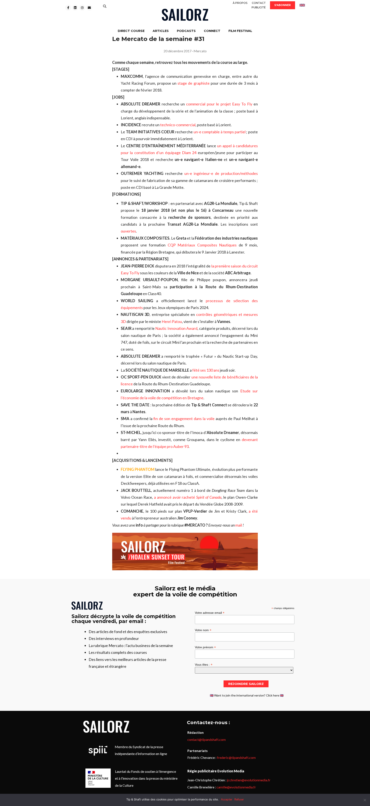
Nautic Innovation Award (176, 328)
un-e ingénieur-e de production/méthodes (221, 173)
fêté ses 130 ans (205, 370)
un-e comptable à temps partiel (220, 131)
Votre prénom (205, 647)
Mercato (200, 51)
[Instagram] (82, 8)
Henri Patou (172, 321)
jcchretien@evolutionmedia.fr (248, 780)
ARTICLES (161, 31)
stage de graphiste (193, 83)
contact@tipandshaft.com (206, 739)
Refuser (239, 799)
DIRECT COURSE (131, 31)
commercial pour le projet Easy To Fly (219, 104)
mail (238, 525)
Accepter (226, 799)
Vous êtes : (203, 664)
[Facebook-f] (68, 8)
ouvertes (128, 231)
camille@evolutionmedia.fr (236, 787)
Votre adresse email (209, 612)
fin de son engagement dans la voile (183, 418)
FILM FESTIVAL (240, 31)
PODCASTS (186, 31)
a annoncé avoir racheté (188, 497)
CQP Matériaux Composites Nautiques (202, 245)
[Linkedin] (75, 8)
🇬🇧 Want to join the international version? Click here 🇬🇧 (246, 695)
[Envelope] (89, 8)
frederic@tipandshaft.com (236, 757)
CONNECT (212, 31)
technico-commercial (177, 124)
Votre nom (203, 630)
